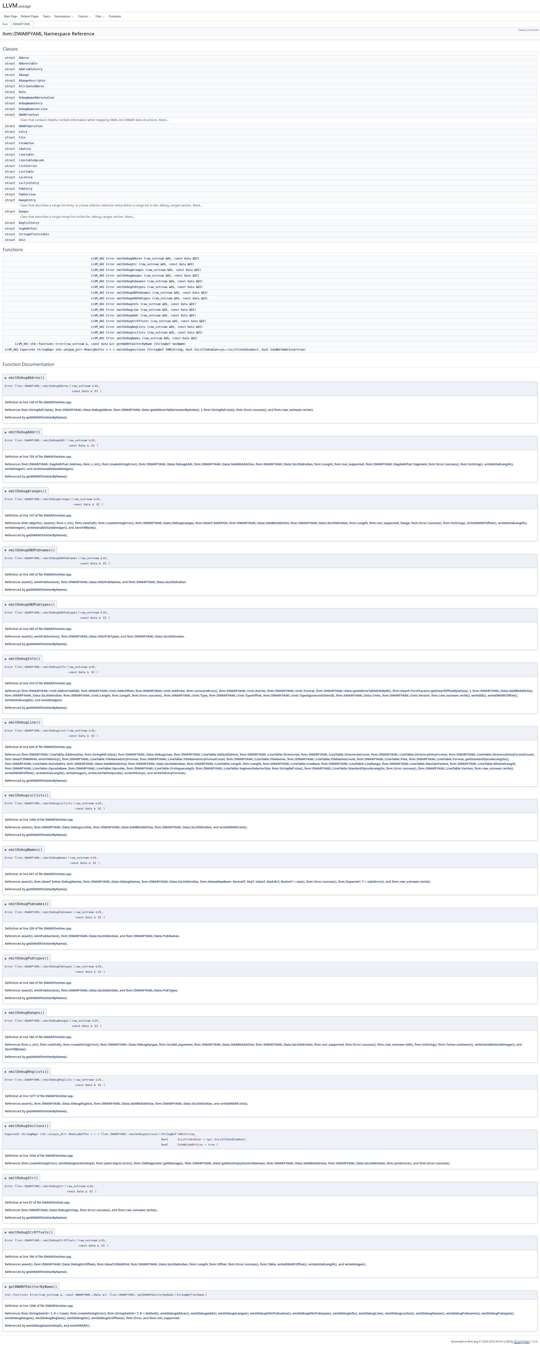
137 (31, 515)
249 (31, 574)
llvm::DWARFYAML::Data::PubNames (152, 936)
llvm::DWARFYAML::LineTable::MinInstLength (482, 764)
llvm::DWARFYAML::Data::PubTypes (151, 990)
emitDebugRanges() (19, 1318)
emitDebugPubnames (131, 281)
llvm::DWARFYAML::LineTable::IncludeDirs (35, 764)
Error (110, 258)
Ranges (24, 211)
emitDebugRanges (129, 275)
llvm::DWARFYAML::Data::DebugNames (111, 882)
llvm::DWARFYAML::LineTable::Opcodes (96, 768)
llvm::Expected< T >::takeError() (361, 882)
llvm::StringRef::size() (219, 410)
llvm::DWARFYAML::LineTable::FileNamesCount (321, 759)
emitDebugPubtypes (131, 287)
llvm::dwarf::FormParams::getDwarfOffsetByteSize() (430, 691)
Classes (83, 16)
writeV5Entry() (135, 773)
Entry (23, 131)
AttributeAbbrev (31, 86)
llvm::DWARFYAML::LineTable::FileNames (256, 759)
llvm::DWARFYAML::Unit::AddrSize (160, 691)
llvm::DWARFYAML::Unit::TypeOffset (235, 695)
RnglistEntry (29, 223)
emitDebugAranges (130, 270)
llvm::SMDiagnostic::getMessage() (158, 1163)
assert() (49, 523)
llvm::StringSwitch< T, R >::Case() (45, 1313)
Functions (533, 29)
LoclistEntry (29, 183)
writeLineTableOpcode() (105, 773)
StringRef (163, 344)
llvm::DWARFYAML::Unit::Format (291, 691)
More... (164, 120)
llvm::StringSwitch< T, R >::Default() (133, 1313)
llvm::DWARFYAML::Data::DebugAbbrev (83, 410)
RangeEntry (27, 200)
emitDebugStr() (78, 1318)
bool (189, 349)
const (178, 258)
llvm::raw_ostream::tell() (395, 1044)
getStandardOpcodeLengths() (487, 759)
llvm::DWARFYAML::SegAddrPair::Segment (396, 464)
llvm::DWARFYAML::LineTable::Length (214, 764)
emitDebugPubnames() (463, 1313)
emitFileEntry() (49, 759)
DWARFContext (29, 114)
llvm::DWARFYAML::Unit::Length (86, 695)
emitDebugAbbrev (129, 258)
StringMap (44, 349)
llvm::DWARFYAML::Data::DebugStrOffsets (64, 1264)
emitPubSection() (46, 582)
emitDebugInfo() (345, 1313)
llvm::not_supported (349, 464)
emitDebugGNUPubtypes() (311, 1313)
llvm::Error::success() (251, 410)
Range (405, 523)
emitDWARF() (79, 1325)
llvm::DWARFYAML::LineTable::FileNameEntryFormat (100, 759)
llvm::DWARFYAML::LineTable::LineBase (291, 764)
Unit (22, 240)
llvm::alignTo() (32, 523)
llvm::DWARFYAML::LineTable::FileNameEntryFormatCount (182, 759)
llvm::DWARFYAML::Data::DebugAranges (164, 523)
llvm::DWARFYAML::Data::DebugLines (145, 754)
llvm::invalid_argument (176, 1044)
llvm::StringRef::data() (37, 410)
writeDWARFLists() (233, 827)
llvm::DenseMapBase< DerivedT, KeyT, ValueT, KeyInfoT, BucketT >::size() (252, 882)
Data (22, 92)
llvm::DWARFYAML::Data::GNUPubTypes (90, 636)
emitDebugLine (128, 309)
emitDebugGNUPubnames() (270, 1313)
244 (31, 983)
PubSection (27, 194)
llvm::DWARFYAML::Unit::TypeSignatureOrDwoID (298, 695)
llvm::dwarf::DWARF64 (212, 523)
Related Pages (30, 16)
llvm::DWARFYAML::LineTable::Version (445, 768)
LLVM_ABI (97, 258)
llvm (5, 24)
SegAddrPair (28, 228)
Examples (115, 16)
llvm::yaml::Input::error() (114, 1163)
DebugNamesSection (33, 109)
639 (31, 747)
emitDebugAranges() (233, 1313)
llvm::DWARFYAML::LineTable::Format (436, 759)
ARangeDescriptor (32, 80)
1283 (32, 820)
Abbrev (24, 57)
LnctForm (25, 177)
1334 (32, 1156)
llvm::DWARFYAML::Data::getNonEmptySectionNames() (225, 1163)
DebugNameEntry (30, 103)
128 (31, 402)
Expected (27, 349)
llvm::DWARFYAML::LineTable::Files (382, 759)
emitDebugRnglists (131, 326)
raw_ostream (154, 258)
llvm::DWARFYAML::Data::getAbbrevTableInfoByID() (353, 691)
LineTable (26, 154)
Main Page (10, 16)
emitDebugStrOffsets (133, 321)
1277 (32, 1096)
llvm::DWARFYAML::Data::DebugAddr (166, 464)
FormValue (26, 143)
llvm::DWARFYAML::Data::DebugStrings (50, 1210)
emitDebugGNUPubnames (133, 292)
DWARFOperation (30, 126)
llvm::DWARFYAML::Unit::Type (185, 695)
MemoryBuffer (94, 349)
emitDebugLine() (371, 1313)
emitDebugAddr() (203, 1313)
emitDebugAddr (128, 315)
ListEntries (28, 166)
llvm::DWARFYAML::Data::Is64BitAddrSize (224, 464)
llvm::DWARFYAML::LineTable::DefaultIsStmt (206, 754)
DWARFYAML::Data (88, 1294)
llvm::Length (323, 464)
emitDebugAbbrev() (174, 1313)
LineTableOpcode (31, 160)
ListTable (26, 171)
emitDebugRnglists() (50, 1318)
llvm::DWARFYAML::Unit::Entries (242, 691)
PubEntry (25, 188)
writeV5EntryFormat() (169, 773)
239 (31, 928)
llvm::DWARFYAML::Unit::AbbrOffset (107, 691)
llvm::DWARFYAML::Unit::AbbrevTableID (50, 691)
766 (31, 1257)
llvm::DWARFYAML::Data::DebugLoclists (63, 827)
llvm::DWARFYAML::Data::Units (358, 695)
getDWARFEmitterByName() (46, 417)
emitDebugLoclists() (399, 1313)
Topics (47, 16)
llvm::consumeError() (201, 691)
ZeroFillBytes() (85, 528)
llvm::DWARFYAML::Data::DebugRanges (128, 1044)
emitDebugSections (131, 349)
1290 (32, 1306)
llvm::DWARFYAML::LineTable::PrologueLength (160, 768)
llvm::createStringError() (119, 464)
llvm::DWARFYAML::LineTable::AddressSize (52, 754)
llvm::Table (268, 1264)
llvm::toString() (471, 464)
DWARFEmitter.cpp (57, 402)
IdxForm (25, 149)
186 (31, 1037)
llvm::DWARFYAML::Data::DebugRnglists (63, 1104)
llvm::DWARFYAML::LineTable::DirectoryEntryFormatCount (491, 754)
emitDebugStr (127, 264)
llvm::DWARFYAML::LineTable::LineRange (350, 764)
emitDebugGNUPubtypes (133, 298)
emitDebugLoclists (131, 332)
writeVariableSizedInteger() (53, 469)
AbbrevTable (28, 63)
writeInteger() (15, 469)
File (22, 137)
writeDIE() (478, 695)
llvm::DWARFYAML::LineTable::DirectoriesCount (335, 754)
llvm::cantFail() (86, 523)
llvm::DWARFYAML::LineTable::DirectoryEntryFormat (409, 754)
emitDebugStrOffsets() (107, 1318)
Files (98, 16)
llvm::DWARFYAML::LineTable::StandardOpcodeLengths (344, 768)
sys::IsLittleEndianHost (239, 349)
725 (31, 457)
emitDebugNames (128, 338)
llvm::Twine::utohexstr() (455, 1044)
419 (31, 683)
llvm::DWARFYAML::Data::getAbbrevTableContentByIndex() (156, 410)
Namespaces (62, 16)
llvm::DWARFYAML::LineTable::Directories (269, 754)
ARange (24, 75)
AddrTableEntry (30, 69)
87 (30, 1202)
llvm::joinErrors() (399, 1163)
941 (31, 874)
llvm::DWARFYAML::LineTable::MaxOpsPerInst (415, 764)
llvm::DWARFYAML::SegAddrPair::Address (52, 464)
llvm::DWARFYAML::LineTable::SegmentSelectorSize (233, 768)
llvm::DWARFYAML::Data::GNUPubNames (91, 582)
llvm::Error (134, 1318)
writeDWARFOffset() (481, 523)
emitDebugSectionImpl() (76, 1163)
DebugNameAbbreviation (36, 97)
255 (31, 629)
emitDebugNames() (430, 1313)
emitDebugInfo (128, 304)
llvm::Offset (218, 1264)
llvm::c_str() (91, 464)
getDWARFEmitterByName (134, 344)
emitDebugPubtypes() (498, 1313)
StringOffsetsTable (34, 234)
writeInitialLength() (498, 464)
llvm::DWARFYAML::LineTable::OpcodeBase (36, 768)
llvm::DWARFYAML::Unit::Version (406, 695)
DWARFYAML (21, 24)
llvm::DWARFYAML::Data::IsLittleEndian (284, 464)
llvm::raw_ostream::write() (293, 410)
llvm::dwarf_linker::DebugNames (58, 882)
